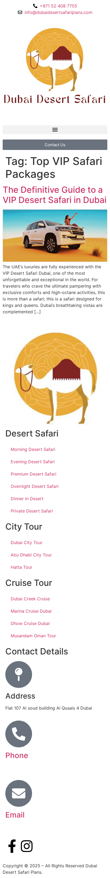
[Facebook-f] (12, 846)
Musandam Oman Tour (33, 635)
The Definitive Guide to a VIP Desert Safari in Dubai (55, 194)
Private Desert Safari (32, 511)
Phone (16, 755)
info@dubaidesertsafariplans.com (39, 827)
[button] (55, 129)
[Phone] (18, 734)
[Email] (18, 793)
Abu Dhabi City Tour (31, 554)
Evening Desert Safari (33, 461)
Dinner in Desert (27, 498)
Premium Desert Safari (33, 474)
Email (15, 814)
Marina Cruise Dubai (31, 611)
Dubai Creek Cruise (30, 598)
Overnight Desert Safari (34, 486)
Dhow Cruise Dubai (30, 623)
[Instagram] (26, 846)
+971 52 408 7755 (24, 767)
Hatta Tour (21, 567)
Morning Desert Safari (33, 449)
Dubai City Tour (26, 542)
